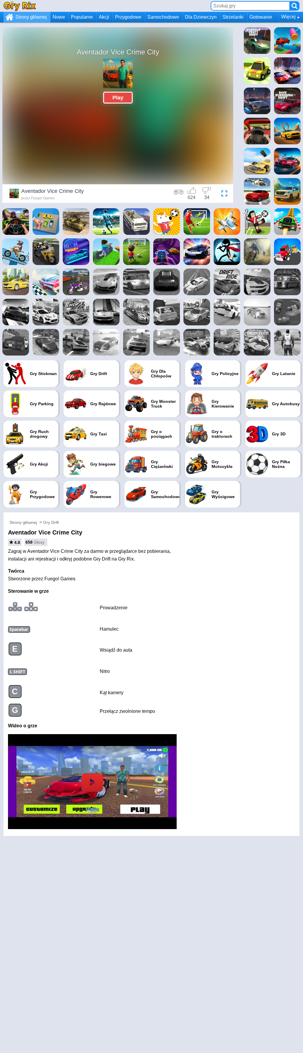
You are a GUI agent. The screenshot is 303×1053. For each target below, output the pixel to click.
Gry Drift (51, 522)
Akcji (104, 17)
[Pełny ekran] (222, 194)
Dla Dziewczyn (201, 17)
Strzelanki (233, 17)
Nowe (59, 17)
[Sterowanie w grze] (179, 194)
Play (117, 98)
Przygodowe (128, 17)
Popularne (82, 17)
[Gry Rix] (20, 6)
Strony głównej (31, 17)
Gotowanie (260, 17)
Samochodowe (163, 17)
